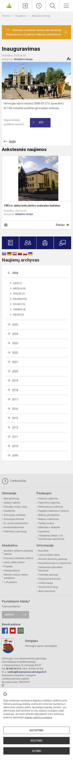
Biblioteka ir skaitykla (49, 527)
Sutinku (36, 750)
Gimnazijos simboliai (14, 515)
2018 (15, 390)
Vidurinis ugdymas (48, 498)
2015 (15, 418)
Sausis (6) (18, 314)
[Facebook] (5, 631)
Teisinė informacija (48, 587)
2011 (15, 436)
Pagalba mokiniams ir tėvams (53, 511)
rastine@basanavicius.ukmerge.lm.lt (26, 672)
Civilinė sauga (45, 583)
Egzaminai (43, 531)
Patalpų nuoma (46, 523)
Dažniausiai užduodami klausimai (50, 569)
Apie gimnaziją (11, 498)
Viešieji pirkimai (12, 570)
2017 (15, 399)
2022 (15, 352)
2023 (15, 343)
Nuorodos (43, 550)
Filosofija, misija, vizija (15, 507)
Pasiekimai (9, 511)
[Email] (21, 631)
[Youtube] (13, 631)
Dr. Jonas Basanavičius (16, 523)
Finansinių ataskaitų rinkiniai (18, 558)
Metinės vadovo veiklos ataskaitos (16, 576)
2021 (15, 362)
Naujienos (21, 15)
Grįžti (12, 141)
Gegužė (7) (19, 293)
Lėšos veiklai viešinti (14, 562)
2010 (15, 446)
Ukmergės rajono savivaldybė (41, 646)
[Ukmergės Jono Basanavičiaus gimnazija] (9, 5)
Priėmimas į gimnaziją (15, 531)
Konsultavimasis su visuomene (54, 563)
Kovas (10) (19, 304)
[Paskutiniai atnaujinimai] (39, 6)
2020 (15, 371)
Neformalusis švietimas (50, 507)
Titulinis (6, 15)
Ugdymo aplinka (12, 502)
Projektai (8, 566)
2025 (15, 324)
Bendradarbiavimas (14, 527)
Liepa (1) (17, 283)
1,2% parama (10, 582)
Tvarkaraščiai (17, 480)
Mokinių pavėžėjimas (49, 515)
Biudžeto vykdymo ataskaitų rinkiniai (18, 552)
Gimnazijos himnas (14, 519)
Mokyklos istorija (41, 15)
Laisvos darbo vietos (49, 555)
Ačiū (38, 122)
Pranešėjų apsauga (48, 574)
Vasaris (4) (19, 309)
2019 (15, 380)
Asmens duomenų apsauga (52, 559)
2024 (15, 333)
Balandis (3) (20, 299)
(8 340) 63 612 (13, 668)
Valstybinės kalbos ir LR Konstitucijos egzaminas (51, 537)
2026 (15, 272)
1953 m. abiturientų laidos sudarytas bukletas (32, 205)
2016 (15, 408)
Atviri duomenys (46, 591)
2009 (15, 455)
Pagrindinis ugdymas (49, 502)
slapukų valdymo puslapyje (38, 717)
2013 (15, 427)
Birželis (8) (19, 288)
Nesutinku (36, 740)
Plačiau (60, 224)
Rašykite (9, 614)
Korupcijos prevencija (49, 579)
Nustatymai (36, 730)
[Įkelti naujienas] (25, 6)
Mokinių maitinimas (48, 519)
